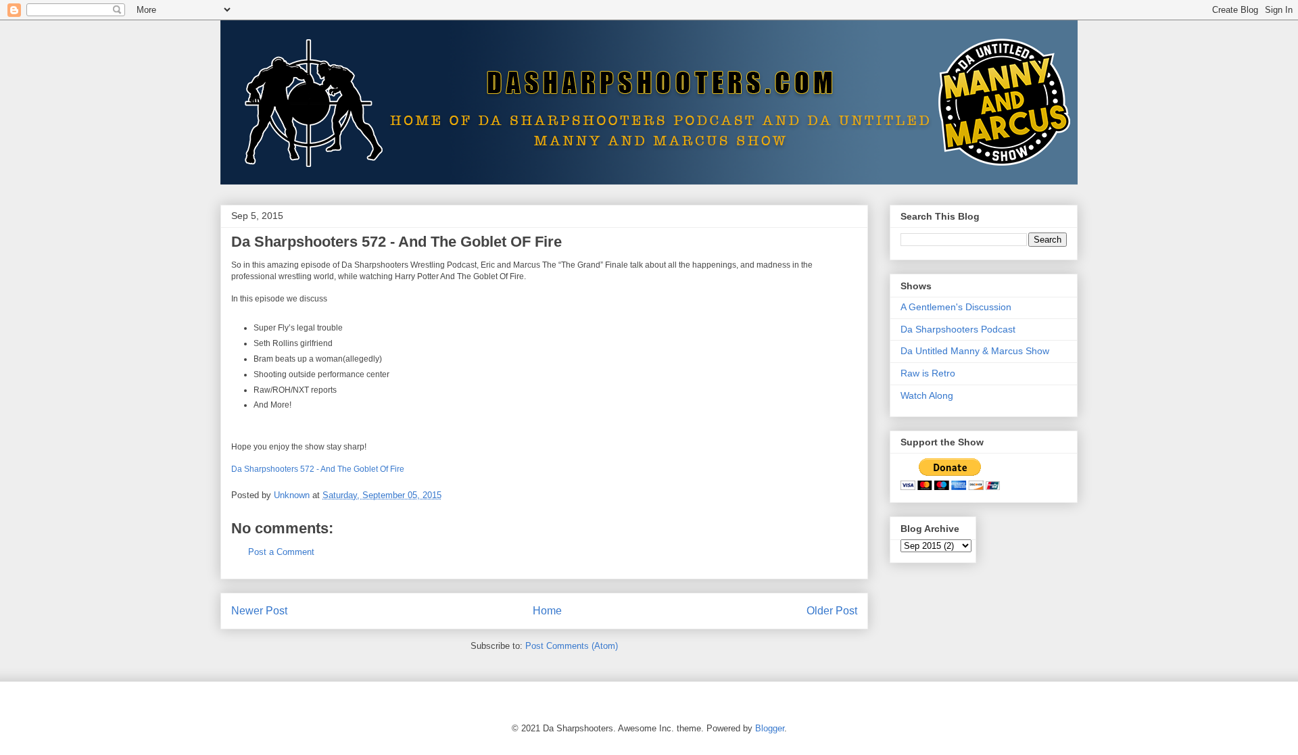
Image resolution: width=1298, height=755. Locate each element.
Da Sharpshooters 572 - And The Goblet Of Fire (317, 469)
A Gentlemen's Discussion (955, 306)
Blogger (769, 728)
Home (547, 610)
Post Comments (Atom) (571, 646)
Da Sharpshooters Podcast (957, 329)
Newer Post (259, 610)
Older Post (832, 610)
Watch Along (926, 395)
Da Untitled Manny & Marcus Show (974, 350)
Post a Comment (281, 552)
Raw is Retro (927, 373)
